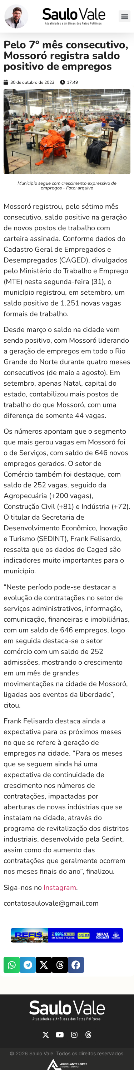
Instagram (60, 887)
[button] (124, 16)
